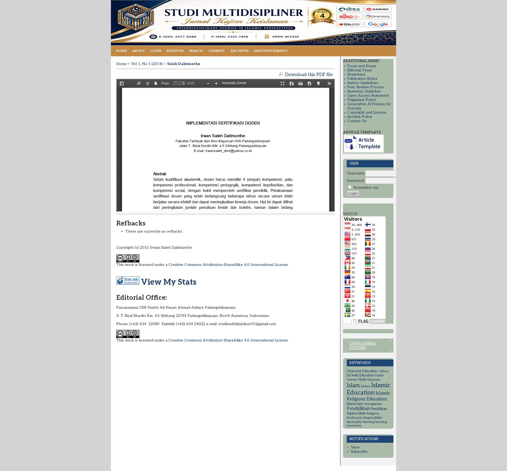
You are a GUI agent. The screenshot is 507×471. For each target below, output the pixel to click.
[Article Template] (364, 151)
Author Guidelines (362, 83)
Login (155, 51)
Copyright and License (366, 112)
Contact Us (356, 121)
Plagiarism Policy (361, 100)
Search (196, 51)
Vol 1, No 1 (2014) (147, 64)
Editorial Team (359, 70)
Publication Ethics (362, 79)
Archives (240, 51)
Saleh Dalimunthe (183, 64)
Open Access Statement (368, 96)
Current (216, 51)
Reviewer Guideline (364, 91)
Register (175, 51)
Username (356, 173)
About (138, 51)
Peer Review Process (365, 87)
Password (355, 181)
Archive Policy (359, 117)
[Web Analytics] (127, 282)
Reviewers (356, 74)
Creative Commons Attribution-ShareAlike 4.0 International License (228, 264)
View (355, 447)
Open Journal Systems (362, 345)
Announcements (271, 51)
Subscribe (359, 452)
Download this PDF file (309, 74)
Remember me (365, 188)
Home (121, 51)
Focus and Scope (361, 66)
